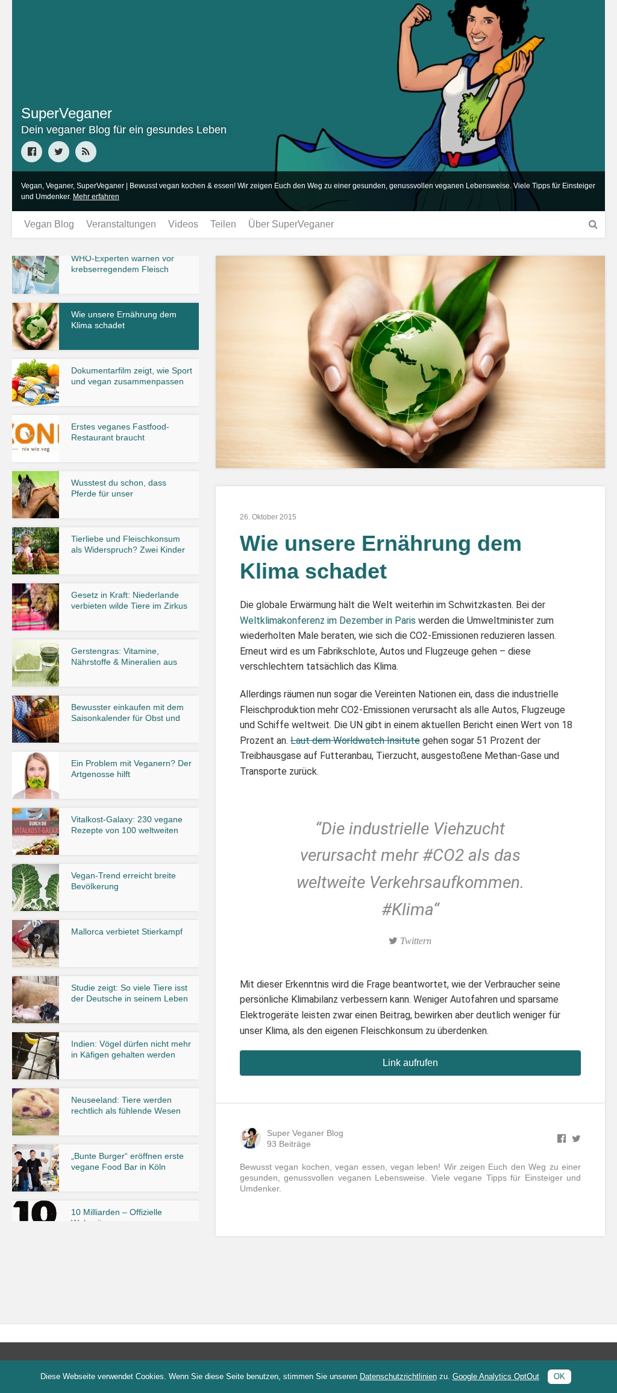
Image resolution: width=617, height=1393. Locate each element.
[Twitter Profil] (58, 151)
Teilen (223, 224)
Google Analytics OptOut (496, 1376)
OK (559, 1376)
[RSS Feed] (85, 151)
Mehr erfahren (96, 196)
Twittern (414, 941)
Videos (183, 224)
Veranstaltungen (121, 224)
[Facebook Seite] (31, 151)
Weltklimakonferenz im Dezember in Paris (328, 620)
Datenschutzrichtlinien (398, 1376)
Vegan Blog (49, 224)
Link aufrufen (410, 1063)
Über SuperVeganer (291, 224)
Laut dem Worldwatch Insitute (355, 740)
